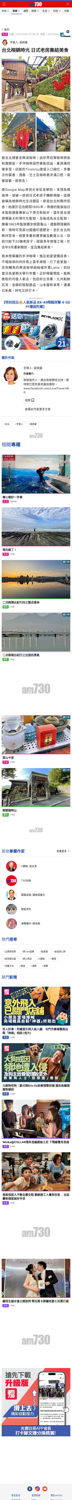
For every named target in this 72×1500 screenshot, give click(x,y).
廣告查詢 (15, 1495)
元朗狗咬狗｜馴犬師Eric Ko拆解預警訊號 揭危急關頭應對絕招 (36, 1087)
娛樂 (5, 1146)
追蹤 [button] (28, 400)
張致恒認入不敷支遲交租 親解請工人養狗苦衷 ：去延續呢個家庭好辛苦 (36, 1196)
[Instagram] (37, 1488)
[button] (4, 4)
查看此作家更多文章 (38, 409)
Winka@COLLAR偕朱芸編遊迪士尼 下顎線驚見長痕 (36, 1142)
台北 (7, 424)
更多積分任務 (53, 1468)
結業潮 (44, 951)
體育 (5, 606)
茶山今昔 (8, 757)
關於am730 (56, 1495)
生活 (5, 34)
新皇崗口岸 (60, 951)
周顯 (46, 966)
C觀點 (42, 958)
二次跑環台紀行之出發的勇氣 (21, 655)
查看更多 (62, 851)
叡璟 (54, 958)
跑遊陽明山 (10, 810)
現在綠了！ (10, 549)
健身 (23, 966)
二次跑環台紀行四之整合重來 (21, 602)
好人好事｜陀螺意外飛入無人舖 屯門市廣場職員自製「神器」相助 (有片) (35, 1031)
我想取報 (36, 1495)
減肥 (34, 966)
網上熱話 (27, 958)
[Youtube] (44, 1488)
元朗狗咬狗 (10, 951)
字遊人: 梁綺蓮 (32, 368)
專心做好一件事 (12, 497)
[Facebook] (29, 1488)
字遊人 (19, 424)
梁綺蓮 (33, 424)
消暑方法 (9, 966)
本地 (5, 1037)
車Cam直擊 (28, 951)
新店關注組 (10, 958)
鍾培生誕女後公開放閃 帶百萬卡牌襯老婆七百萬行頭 (36, 1301)
